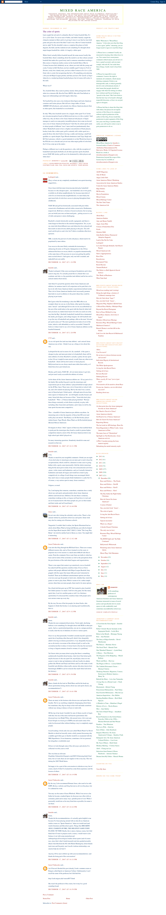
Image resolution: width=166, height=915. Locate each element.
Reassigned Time (102, 262)
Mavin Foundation (102, 194)
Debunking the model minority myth (108, 446)
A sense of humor (106, 505)
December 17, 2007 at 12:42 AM (62, 538)
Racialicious (100, 259)
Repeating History (102, 422)
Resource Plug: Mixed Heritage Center (109, 322)
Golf (81, 163)
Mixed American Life (103, 251)
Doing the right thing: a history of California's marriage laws (107, 294)
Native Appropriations (103, 253)
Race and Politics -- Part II (108, 487)
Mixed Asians (100, 197)
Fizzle (98, 229)
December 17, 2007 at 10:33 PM (62, 859)
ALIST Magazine (102, 172)
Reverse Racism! (101, 374)
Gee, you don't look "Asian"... (106, 301)
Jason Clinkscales (54, 544)
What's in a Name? (106, 524)
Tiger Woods (83, 165)
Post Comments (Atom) (59, 903)
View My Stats (101, 769)
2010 (101, 466)
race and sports (70, 165)
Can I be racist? (101, 352)
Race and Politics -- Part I (108, 490)
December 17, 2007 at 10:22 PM (62, 807)
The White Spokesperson (104, 365)
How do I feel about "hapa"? (105, 298)
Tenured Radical (101, 267)
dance (50, 512)
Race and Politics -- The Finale (110, 481)
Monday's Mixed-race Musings (106, 320)
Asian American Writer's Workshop (107, 180)
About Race (100, 215)
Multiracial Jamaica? (103, 325)
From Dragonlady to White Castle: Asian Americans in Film (109, 429)
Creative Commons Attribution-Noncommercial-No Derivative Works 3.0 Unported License (109, 147)
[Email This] (73, 161)
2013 (101, 456)
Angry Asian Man (102, 224)
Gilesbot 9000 (101, 232)
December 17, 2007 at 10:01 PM (62, 691)
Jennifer (51, 268)
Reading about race (102, 392)
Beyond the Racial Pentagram (106, 309)
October (103, 560)
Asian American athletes (59, 163)
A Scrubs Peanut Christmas (109, 527)
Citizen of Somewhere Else (105, 226)
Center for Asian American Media (107, 186)
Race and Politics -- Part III (109, 484)
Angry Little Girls (102, 177)
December (104, 478)
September (104, 563)
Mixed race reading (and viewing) (107, 290)
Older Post (89, 898)
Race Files (99, 256)
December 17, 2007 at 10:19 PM (62, 774)
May (102, 576)
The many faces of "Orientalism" (107, 433)
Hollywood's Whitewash (108, 544)
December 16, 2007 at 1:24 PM (62, 262)
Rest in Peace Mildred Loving (106, 312)
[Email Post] (70, 160)
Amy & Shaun (101, 175)
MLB (56, 165)
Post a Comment (48, 895)
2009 (101, 469)
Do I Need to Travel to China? (106, 411)
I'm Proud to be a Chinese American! (108, 417)
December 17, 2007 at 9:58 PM (62, 674)
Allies (98, 349)
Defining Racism (101, 376)
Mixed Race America (83, 10)
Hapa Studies (100, 188)
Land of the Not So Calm (104, 240)
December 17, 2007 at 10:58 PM (62, 889)
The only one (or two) (107, 530)
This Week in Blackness (104, 275)
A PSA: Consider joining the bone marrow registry (107, 442)
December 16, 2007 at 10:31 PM (62, 446)
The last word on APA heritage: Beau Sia (109, 425)
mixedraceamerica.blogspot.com (107, 155)
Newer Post (46, 898)
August (103, 566)
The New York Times (103, 202)
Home (68, 898)
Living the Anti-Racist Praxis (106, 368)
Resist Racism (101, 265)
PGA (60, 165)
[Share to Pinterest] (82, 161)
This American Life (102, 205)
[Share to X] (78, 161)
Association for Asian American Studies (109, 183)
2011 (101, 463)
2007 (101, 475)
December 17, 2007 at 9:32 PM (62, 611)
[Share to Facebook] (80, 161)
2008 (101, 472)
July (102, 570)
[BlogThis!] (75, 161)
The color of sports (106, 511)
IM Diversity (100, 191)
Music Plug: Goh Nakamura (109, 553)
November (104, 557)
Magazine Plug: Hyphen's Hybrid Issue (109, 303)
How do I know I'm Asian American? (108, 419)
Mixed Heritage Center (103, 200)
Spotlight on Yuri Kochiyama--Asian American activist (108, 437)
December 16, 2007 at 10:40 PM (62, 506)
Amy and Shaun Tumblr (104, 221)
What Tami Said (101, 278)
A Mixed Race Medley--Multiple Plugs (109, 306)
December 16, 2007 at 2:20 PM (62, 332)
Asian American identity (104, 414)
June (102, 573)
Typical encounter (106, 521)
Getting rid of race (102, 371)
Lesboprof (51, 177)
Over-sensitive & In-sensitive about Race (109, 384)
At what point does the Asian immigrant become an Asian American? (109, 407)
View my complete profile (107, 612)
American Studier (102, 218)
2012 (101, 459)
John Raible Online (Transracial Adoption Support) (106, 236)
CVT (50, 338)
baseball (74, 163)
